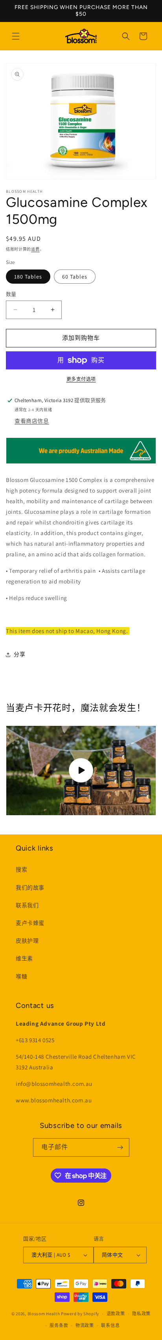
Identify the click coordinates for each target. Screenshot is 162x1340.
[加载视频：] (81, 771)
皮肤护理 (27, 940)
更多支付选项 (81, 379)
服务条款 (59, 1325)
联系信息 (110, 1325)
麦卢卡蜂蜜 (30, 923)
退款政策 (116, 1313)
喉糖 (21, 976)
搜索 (21, 869)
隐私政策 (141, 1313)
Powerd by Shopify (80, 1313)
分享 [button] (19, 654)
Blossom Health (44, 1313)
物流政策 (84, 1325)
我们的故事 (30, 887)
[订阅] (120, 1147)
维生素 (24, 958)
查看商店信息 (32, 421)
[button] (15, 36)
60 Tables (74, 276)
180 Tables (28, 276)
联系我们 (27, 905)
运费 (35, 249)
